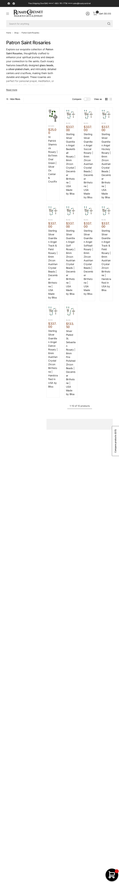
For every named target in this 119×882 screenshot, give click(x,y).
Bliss (68, 123)
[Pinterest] (13, 3)
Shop (16, 33)
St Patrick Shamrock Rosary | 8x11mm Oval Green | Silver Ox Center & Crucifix (52, 159)
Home (8, 33)
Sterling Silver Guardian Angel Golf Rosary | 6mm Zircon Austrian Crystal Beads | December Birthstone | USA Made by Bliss (70, 262)
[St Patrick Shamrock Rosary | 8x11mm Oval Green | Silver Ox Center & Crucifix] (53, 115)
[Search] (109, 23)
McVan (51, 126)
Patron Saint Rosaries (30, 33)
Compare (76, 99)
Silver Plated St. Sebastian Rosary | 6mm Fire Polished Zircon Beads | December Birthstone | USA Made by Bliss (71, 363)
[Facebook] (8, 3)
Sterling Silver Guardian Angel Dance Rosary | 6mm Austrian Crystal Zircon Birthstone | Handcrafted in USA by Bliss (53, 358)
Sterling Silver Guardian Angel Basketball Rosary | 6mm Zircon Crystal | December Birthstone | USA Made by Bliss (70, 164)
